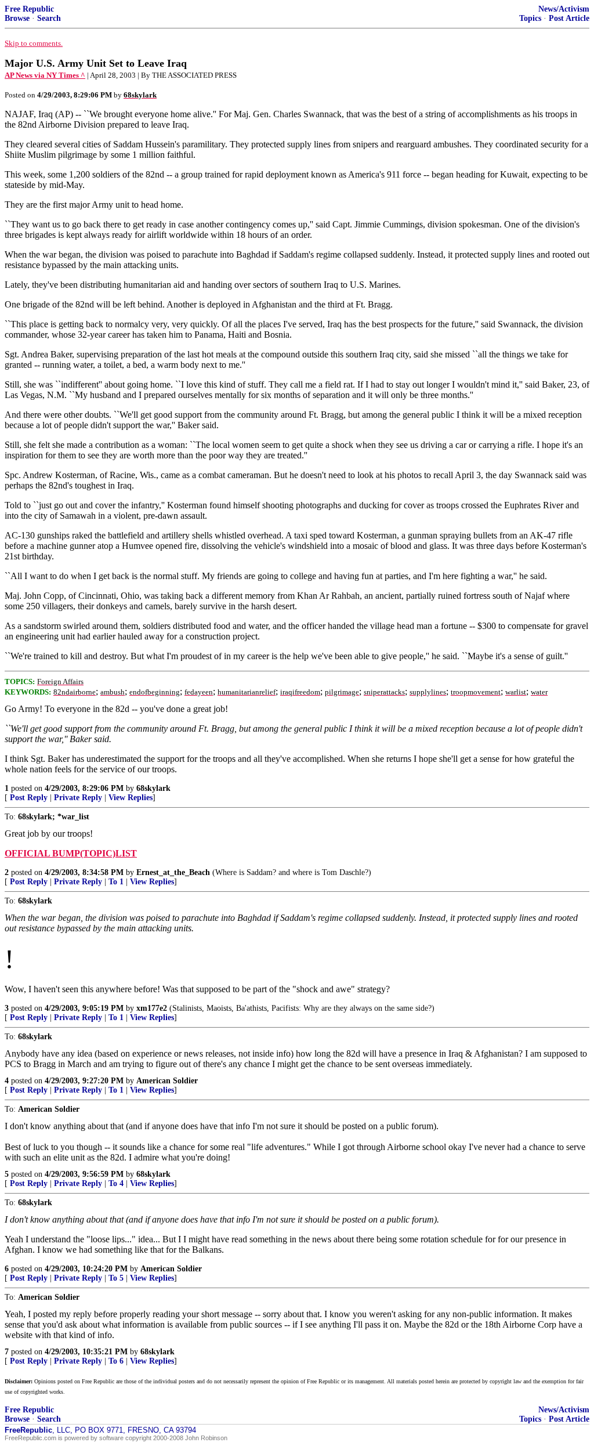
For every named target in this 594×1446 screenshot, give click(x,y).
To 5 (116, 1278)
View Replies (130, 797)
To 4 (116, 1183)
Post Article (569, 18)
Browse (17, 18)
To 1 (116, 881)
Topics (530, 18)
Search (49, 18)
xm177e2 (151, 1008)
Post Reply (29, 797)
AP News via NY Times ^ (45, 75)
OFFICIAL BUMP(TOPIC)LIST (71, 853)
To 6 (116, 1361)
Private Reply (78, 797)
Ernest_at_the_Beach (173, 872)
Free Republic (29, 9)
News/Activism (563, 9)
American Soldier (167, 1080)
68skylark (153, 788)
